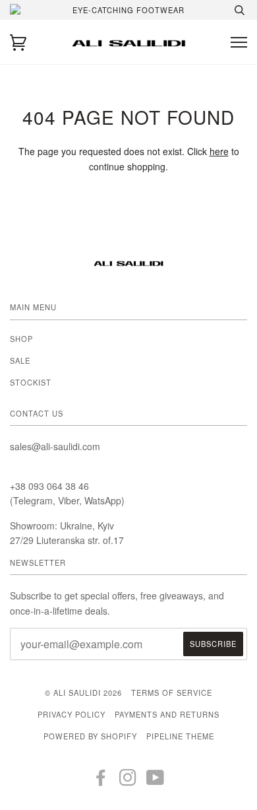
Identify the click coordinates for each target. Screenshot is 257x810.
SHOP (21, 338)
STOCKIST (30, 382)
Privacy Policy (71, 714)
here (219, 151)
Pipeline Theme (180, 736)
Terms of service (171, 692)
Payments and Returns (167, 714)
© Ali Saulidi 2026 (83, 692)
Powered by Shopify (90, 736)
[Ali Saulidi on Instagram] (128, 781)
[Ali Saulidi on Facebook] (101, 781)
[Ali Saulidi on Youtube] (155, 781)
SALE (20, 360)
